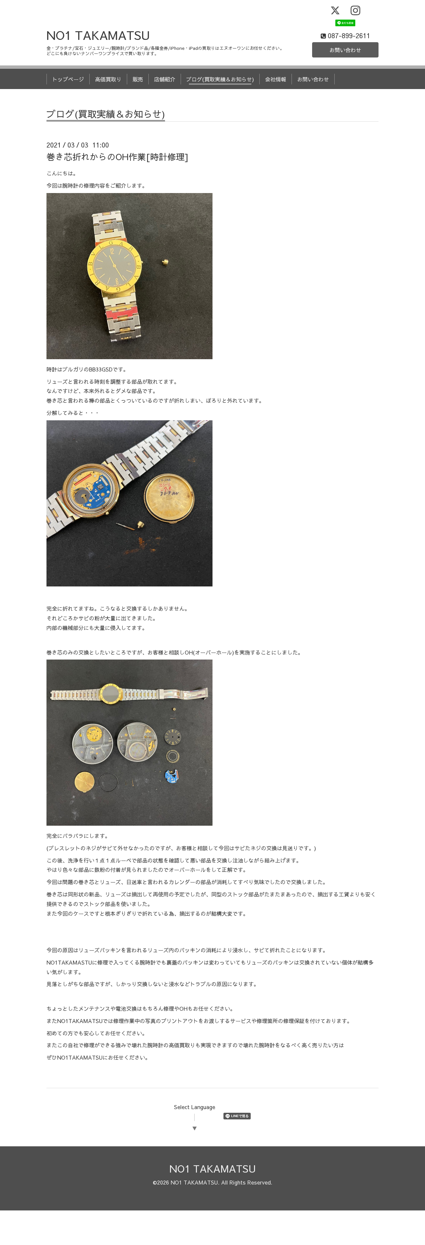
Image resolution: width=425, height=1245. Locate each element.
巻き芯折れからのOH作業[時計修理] (117, 156)
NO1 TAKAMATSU (98, 35)
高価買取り (108, 79)
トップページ (68, 79)
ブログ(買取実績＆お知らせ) (220, 79)
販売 (137, 79)
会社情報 (275, 79)
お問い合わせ (345, 49)
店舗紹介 (164, 79)
